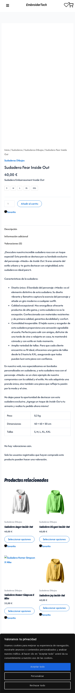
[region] (37, 663)
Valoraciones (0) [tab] (13, 243)
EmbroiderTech (36, 5)
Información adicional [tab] (16, 236)
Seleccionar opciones (19, 539)
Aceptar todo (38, 666)
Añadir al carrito (29, 203)
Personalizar (37, 676)
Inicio (7, 150)
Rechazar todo (37, 685)
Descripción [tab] (10, 229)
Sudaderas (17, 150)
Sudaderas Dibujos (33, 150)
